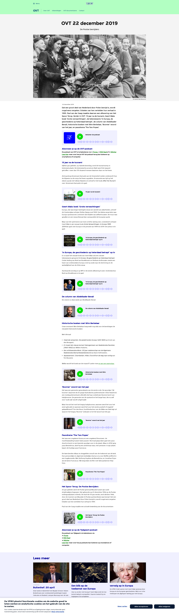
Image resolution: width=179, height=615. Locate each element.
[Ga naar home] (89, 3)
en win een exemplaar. (106, 363)
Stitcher (113, 152)
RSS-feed (103, 152)
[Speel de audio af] (80, 137)
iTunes (95, 152)
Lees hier (65, 154)
